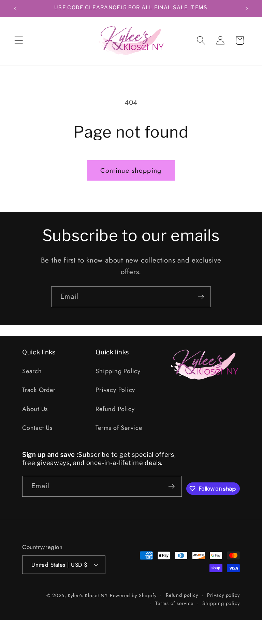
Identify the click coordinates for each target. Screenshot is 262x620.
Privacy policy (223, 595)
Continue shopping (130, 170)
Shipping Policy (118, 371)
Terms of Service (119, 427)
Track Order (39, 389)
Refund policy (182, 595)
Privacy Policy (115, 389)
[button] (18, 40)
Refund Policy (115, 409)
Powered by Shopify (133, 595)
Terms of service (174, 603)
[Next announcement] (246, 8)
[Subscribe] (200, 296)
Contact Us (37, 427)
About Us (35, 409)
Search (32, 371)
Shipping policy (221, 603)
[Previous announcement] (15, 8)
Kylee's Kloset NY (87, 595)
